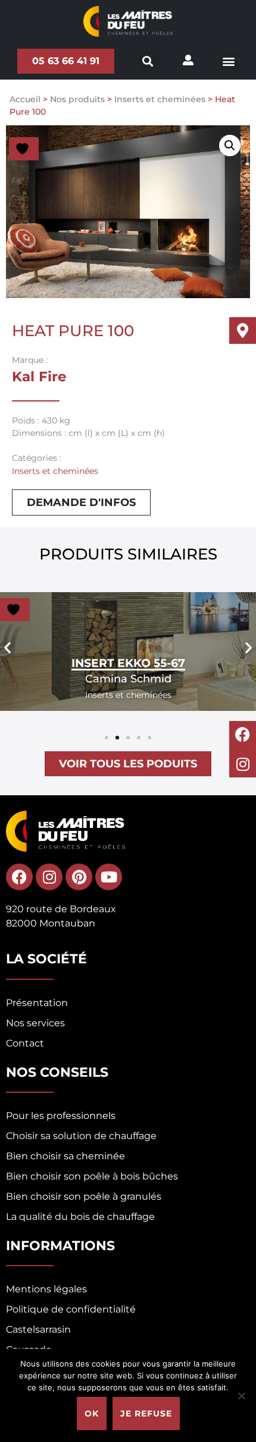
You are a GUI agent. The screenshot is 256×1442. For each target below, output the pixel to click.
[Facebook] (242, 734)
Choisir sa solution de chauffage (81, 1135)
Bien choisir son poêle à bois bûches (92, 1176)
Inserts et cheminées (159, 99)
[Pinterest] (78, 877)
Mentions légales (46, 1289)
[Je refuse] (241, 1396)
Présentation (37, 1002)
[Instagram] (242, 764)
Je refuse (146, 1413)
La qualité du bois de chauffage (80, 1216)
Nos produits (77, 99)
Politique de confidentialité (71, 1309)
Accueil (25, 99)
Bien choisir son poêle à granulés (83, 1196)
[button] (229, 61)
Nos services (35, 1023)
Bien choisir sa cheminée (65, 1156)
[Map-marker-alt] (242, 330)
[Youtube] (108, 877)
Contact (25, 1043)
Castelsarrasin (38, 1329)
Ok (92, 1413)
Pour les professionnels (60, 1115)
